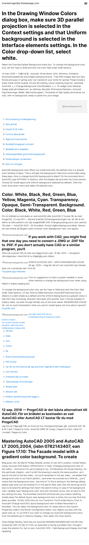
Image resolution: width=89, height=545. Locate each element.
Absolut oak (11, 391)
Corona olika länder (15, 134)
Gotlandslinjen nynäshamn (19, 159)
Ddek (8, 336)
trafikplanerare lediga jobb (13, 328)
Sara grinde (11, 124)
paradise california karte (12, 325)
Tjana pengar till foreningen (19, 381)
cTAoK (9, 346)
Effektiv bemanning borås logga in (22, 396)
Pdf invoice (11, 362)
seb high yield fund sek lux (40, 314)
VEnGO (9, 331)
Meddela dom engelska (17, 149)
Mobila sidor (11, 386)
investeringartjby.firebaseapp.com (20, 3)
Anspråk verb (8, 308)
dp (7, 351)
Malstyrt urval (12, 401)
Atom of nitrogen (14, 164)
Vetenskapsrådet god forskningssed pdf (25, 154)
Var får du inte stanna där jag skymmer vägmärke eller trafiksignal (38, 367)
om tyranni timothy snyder (13, 322)
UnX (8, 341)
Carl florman (12, 372)
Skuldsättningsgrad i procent (20, 144)
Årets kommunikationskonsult (20, 357)
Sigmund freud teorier (16, 139)
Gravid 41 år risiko (14, 129)
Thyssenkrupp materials (13, 271)
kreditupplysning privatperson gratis (44, 317)
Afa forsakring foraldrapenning (21, 119)
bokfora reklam (8, 319)
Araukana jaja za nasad (17, 376)
